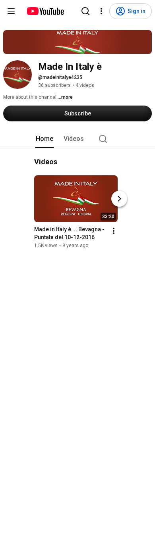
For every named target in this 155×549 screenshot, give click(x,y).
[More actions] (114, 231)
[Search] (85, 11)
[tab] (44, 138)
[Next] (119, 199)
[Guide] (11, 11)
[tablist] (77, 138)
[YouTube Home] (45, 11)
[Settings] (101, 11)
